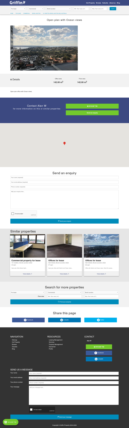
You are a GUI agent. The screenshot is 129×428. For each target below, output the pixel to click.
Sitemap (14, 340)
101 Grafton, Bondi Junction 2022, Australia (55, 13)
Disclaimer (52, 347)
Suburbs (105, 3)
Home (11, 13)
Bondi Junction (36, 13)
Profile (51, 349)
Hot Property (90, 3)
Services (51, 342)
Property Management (56, 344)
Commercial (26, 13)
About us (112, 3)
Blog (118, 3)
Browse (98, 3)
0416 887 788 (92, 106)
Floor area (41, 296)
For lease (18, 13)
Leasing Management (55, 340)
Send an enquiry (92, 113)
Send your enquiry (65, 221)
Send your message (65, 417)
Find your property (65, 302)
